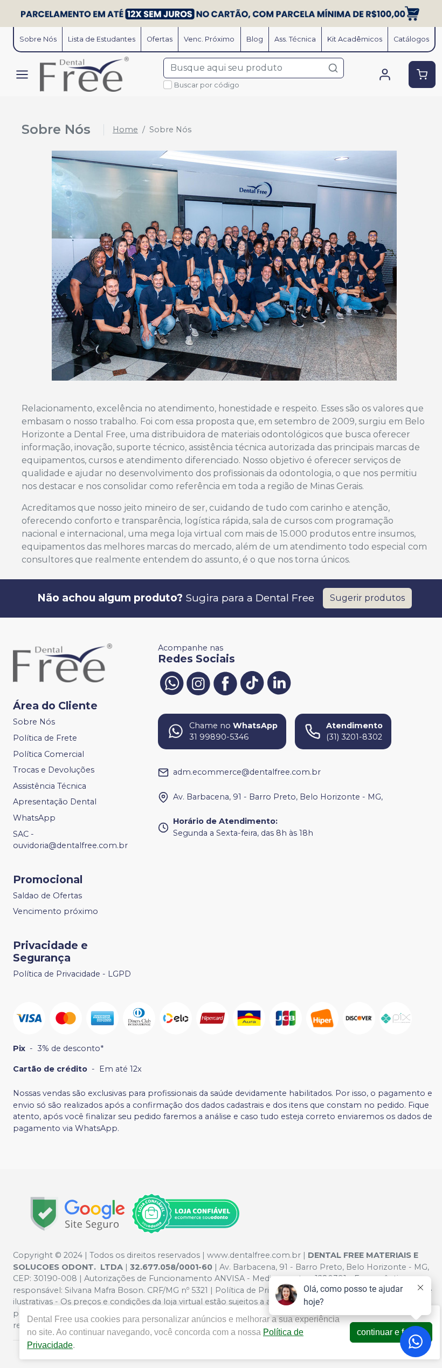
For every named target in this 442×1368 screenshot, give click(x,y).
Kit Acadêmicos (354, 39)
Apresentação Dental (54, 802)
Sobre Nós (38, 39)
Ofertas (159, 39)
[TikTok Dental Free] (252, 682)
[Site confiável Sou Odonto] (185, 1213)
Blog (254, 39)
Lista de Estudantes (101, 39)
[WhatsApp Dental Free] (171, 682)
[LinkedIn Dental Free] (279, 682)
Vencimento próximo (55, 912)
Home (125, 129)
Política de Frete (45, 738)
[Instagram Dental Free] (198, 682)
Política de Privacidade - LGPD (72, 974)
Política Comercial (48, 754)
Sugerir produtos (367, 598)
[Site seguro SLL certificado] (78, 1214)
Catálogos (411, 39)
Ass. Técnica (295, 39)
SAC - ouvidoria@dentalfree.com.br (70, 840)
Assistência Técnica (49, 786)
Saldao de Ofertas (47, 895)
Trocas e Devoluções (53, 770)
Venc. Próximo (209, 39)
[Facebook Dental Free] (225, 682)
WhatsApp (34, 818)
